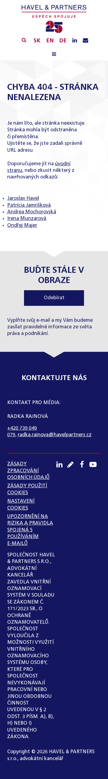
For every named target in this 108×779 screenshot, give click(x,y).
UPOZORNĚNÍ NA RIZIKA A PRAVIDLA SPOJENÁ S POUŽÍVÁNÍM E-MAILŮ (30, 530)
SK (37, 41)
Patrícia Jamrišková (29, 205)
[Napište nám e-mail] (85, 40)
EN (50, 41)
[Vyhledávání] (24, 40)
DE (63, 41)
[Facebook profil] (84, 464)
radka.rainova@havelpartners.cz (55, 435)
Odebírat (54, 298)
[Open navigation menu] (54, 54)
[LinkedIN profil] (74, 40)
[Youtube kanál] (95, 464)
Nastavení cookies (20, 504)
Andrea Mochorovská (31, 212)
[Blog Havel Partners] (72, 464)
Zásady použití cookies (27, 489)
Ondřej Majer (22, 225)
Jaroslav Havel (23, 198)
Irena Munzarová (26, 218)
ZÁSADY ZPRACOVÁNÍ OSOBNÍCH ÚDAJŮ (28, 471)
